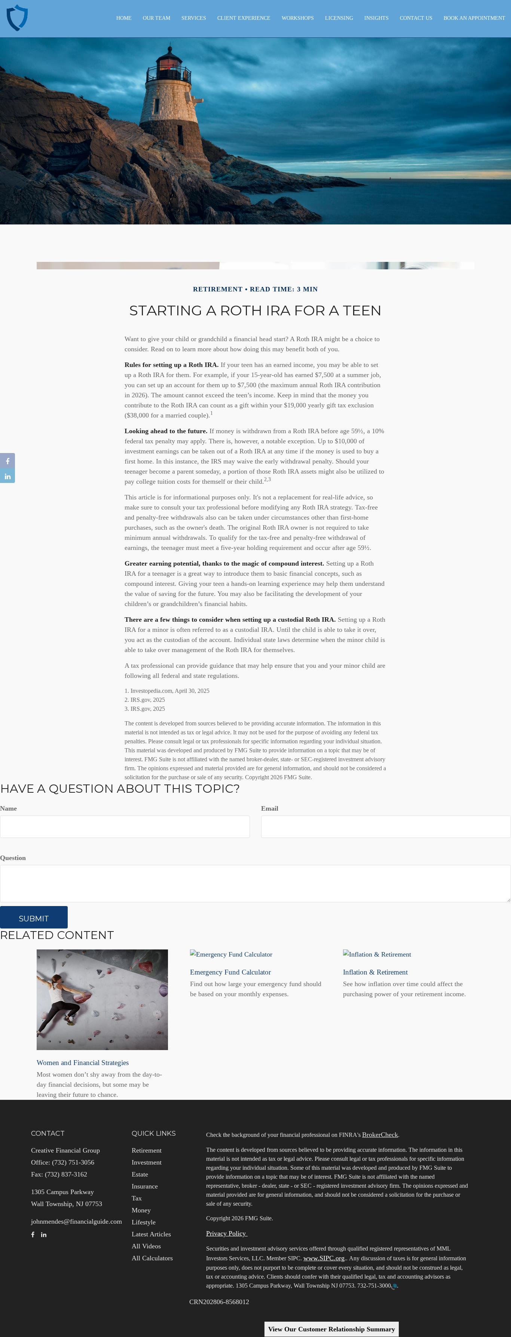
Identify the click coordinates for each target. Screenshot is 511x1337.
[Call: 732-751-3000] (394, 1286)
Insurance (145, 1186)
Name (8, 808)
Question (13, 858)
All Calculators (152, 1258)
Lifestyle (144, 1222)
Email (269, 808)
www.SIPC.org (324, 1258)
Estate (140, 1174)
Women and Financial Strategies (83, 1063)
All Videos (146, 1246)
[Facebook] (7, 460)
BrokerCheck (380, 1134)
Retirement (147, 1150)
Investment (147, 1162)
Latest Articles (151, 1234)
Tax (137, 1198)
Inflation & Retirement (375, 972)
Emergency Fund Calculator (230, 972)
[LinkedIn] (7, 475)
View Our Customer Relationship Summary (331, 1329)
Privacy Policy (227, 1233)
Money (141, 1210)
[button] (156, 18)
